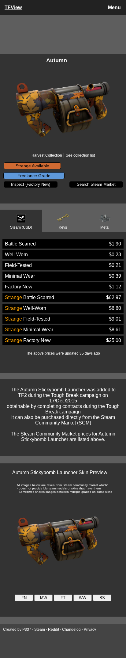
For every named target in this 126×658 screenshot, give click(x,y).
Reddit (53, 629)
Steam (39, 629)
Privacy (90, 629)
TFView (13, 7)
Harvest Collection (46, 155)
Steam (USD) (21, 227)
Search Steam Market (96, 184)
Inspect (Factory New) (30, 184)
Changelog (71, 629)
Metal (104, 227)
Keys (63, 227)
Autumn (56, 60)
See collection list (80, 155)
